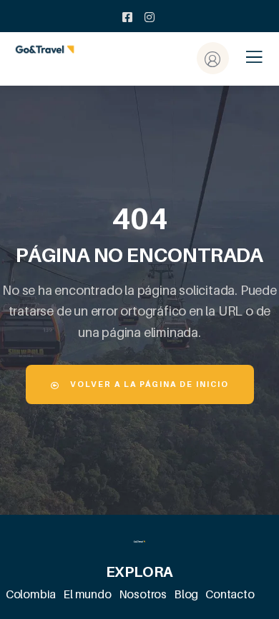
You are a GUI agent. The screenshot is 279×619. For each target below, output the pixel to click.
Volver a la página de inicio (148, 384)
